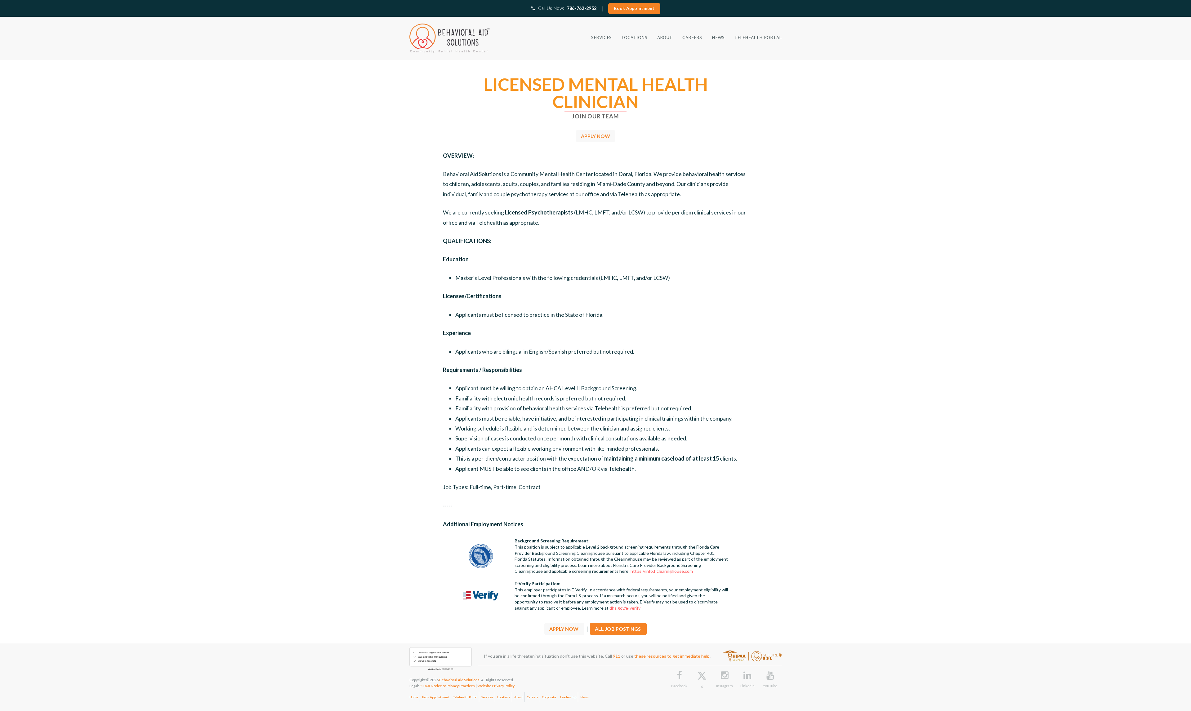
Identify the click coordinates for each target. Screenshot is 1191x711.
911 (616, 656)
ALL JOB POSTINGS (618, 629)
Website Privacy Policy (496, 685)
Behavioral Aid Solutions (459, 680)
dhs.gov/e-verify (624, 608)
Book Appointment (634, 8)
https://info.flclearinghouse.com (662, 571)
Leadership (568, 697)
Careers (532, 697)
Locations (503, 697)
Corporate (549, 697)
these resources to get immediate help (672, 656)
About (518, 697)
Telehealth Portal (465, 697)
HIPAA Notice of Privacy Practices (447, 685)
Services (487, 697)
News (584, 697)
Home (413, 697)
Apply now (595, 136)
